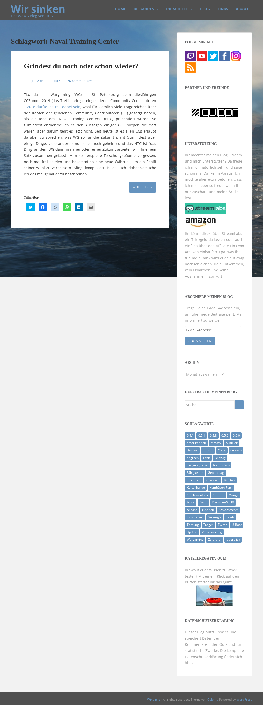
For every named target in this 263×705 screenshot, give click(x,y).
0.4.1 (190, 435)
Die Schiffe (177, 8)
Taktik (230, 517)
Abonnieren (200, 340)
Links (223, 8)
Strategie (214, 517)
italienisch (194, 480)
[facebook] (224, 55)
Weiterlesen (143, 187)
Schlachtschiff (228, 510)
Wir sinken (38, 6)
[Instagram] (235, 55)
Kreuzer (218, 495)
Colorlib (212, 699)
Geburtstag (216, 472)
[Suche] (239, 404)
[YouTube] (202, 55)
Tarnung (193, 524)
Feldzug (220, 458)
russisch (208, 510)
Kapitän (229, 480)
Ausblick (232, 443)
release (192, 510)
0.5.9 (224, 435)
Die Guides (144, 8)
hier (188, 662)
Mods (191, 502)
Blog (205, 8)
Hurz (56, 80)
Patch (203, 502)
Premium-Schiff (223, 502)
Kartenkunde (196, 487)
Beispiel (192, 450)
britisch (208, 450)
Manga (234, 495)
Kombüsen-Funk (221, 487)
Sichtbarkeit (195, 517)
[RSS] (190, 67)
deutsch (236, 450)
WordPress (244, 699)
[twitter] (213, 55)
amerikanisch (196, 443)
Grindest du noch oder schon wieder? (81, 66)
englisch (193, 458)
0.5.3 (213, 435)
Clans (222, 450)
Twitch (222, 524)
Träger (208, 524)
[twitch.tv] (190, 55)
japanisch (212, 480)
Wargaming (195, 539)
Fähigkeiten (195, 472)
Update (192, 532)
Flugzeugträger (198, 465)
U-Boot (237, 524)
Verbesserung (212, 532)
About (242, 8)
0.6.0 (236, 435)
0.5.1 (201, 435)
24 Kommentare (79, 80)
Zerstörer (215, 539)
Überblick (233, 539)
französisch (221, 465)
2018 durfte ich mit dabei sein (53, 106)
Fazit (206, 458)
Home (120, 8)
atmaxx (216, 443)
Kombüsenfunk (197, 495)
